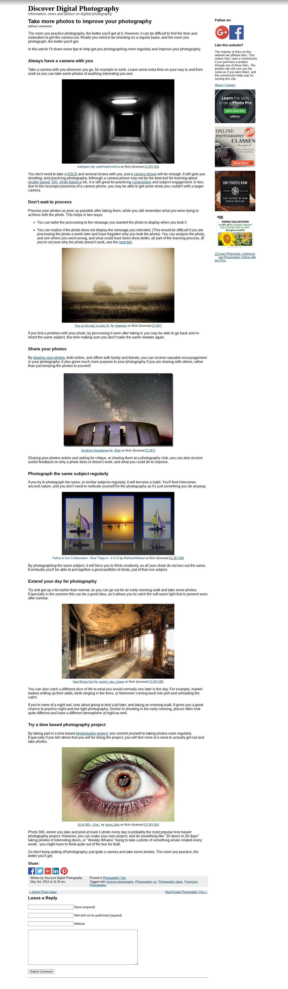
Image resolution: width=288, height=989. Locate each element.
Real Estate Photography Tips (185, 892)
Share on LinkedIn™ (56, 871)
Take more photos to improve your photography (90, 21)
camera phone (145, 174)
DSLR (72, 174)
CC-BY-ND (176, 558)
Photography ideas (170, 881)
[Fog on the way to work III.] (118, 321)
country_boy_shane (111, 681)
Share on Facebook (31, 871)
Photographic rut (146, 881)
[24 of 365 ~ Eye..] (118, 820)
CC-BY (156, 325)
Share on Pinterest (64, 871)
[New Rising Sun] (118, 677)
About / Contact (225, 85)
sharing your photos (49, 358)
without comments (40, 26)
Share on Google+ (48, 871)
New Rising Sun (83, 681)
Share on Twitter (39, 871)
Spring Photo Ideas (44, 892)
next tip (124, 242)
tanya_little (112, 824)
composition (141, 182)
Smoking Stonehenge (95, 450)
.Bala (117, 450)
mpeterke (121, 325)
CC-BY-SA (151, 166)
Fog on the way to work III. (92, 325)
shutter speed (39, 182)
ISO (55, 182)
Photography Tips (114, 878)
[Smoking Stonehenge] (118, 446)
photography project (92, 733)
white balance (70, 182)
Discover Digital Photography (73, 8)
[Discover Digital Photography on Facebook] (236, 38)
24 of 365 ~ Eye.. (89, 824)
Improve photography (119, 881)
